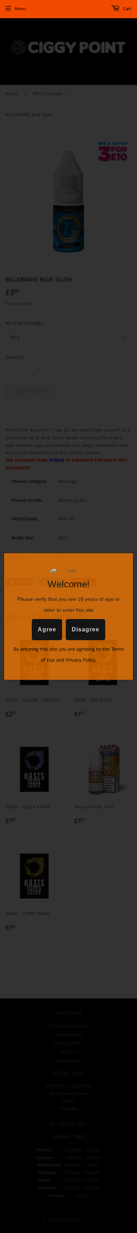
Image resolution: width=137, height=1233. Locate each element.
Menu (20, 8)
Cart (127, 8)
